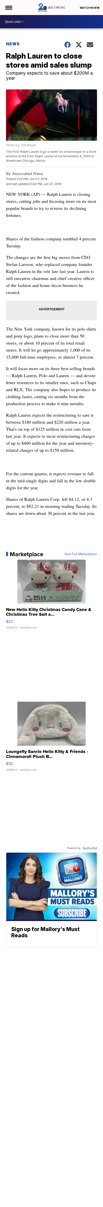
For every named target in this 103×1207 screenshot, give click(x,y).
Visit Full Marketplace (80, 554)
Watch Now (88, 7)
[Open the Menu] (8, 7)
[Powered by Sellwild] (89, 848)
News (13, 43)
